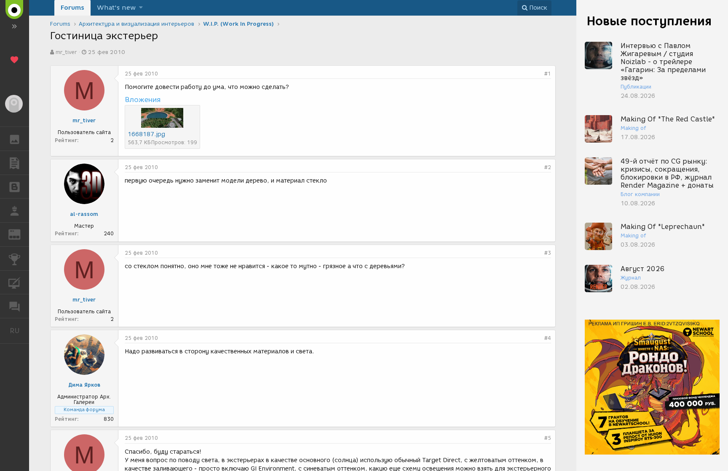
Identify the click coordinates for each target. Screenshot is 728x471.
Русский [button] (19, 330)
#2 (547, 167)
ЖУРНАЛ (19, 234)
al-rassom (84, 214)
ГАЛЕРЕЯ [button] (14, 139)
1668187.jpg (146, 134)
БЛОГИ (14, 187)
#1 (547, 73)
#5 (547, 438)
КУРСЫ (14, 282)
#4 (547, 338)
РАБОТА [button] (14, 210)
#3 (547, 253)
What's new (116, 7)
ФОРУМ (14, 306)
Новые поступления (649, 20)
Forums (72, 7)
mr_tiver (66, 52)
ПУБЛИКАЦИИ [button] (14, 163)
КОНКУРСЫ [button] (14, 258)
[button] (141, 8)
